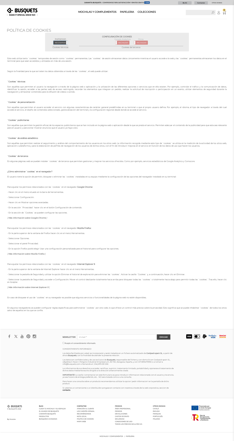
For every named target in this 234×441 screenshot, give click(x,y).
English (156, 411)
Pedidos (118, 411)
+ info (147, 3)
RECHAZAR (123, 43)
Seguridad (119, 419)
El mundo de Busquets (49, 411)
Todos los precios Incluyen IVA (128, 424)
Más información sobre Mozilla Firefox (26, 254)
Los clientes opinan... (86, 411)
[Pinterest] (28, 338)
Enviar (164, 337)
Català (156, 409)
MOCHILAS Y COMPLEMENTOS (111, 436)
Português (158, 416)
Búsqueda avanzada (48, 419)
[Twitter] (15, 338)
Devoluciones (121, 414)
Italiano (156, 419)
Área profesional (123, 409)
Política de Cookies (85, 419)
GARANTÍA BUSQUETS (92, 3)
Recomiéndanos (84, 414)
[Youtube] (22, 338)
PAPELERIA (130, 436)
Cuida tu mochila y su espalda (52, 409)
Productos (44, 416)
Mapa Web (81, 421)
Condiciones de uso (123, 421)
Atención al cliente (85, 409)
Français (157, 414)
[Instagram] (34, 338)
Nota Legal (82, 416)
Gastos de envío (122, 416)
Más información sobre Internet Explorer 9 (28, 287)
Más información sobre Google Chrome (27, 218)
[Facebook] (9, 338)
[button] (80, 343)
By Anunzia (11, 419)
